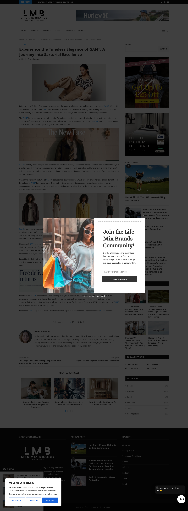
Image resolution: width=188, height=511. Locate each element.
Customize (16, 500)
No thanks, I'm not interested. (94, 296)
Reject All (34, 500)
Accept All (50, 500)
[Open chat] (181, 499)
